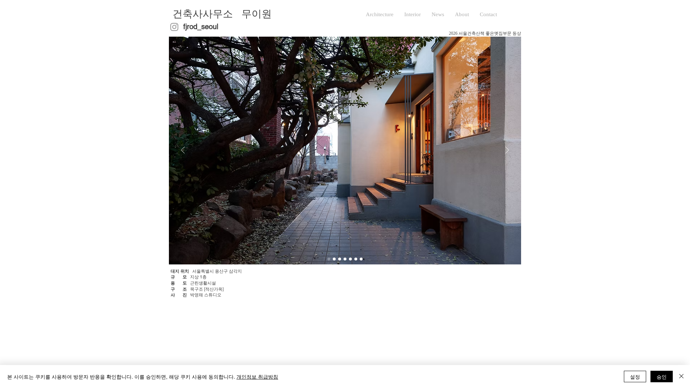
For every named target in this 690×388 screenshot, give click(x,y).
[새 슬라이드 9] (345, 259)
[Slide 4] (328, 259)
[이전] (183, 151)
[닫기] (681, 376)
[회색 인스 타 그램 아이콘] (174, 27)
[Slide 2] (339, 259)
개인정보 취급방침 (257, 376)
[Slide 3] (361, 259)
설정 (635, 376)
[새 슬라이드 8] (355, 259)
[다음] (507, 151)
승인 (662, 376)
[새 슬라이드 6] (350, 259)
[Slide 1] (334, 259)
